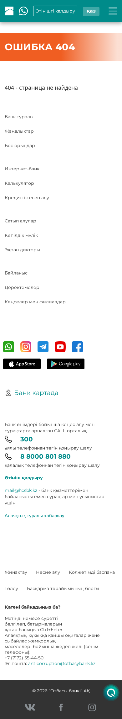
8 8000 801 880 (45, 456)
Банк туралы (19, 117)
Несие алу (48, 572)
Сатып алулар (20, 221)
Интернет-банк (22, 169)
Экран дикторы (22, 250)
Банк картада (36, 393)
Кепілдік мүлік (21, 235)
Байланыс (16, 273)
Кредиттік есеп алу (27, 197)
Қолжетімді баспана (92, 572)
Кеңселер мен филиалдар (35, 302)
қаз (91, 11)
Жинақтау (16, 572)
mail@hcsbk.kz (21, 490)
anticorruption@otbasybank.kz (61, 663)
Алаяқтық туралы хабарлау (34, 515)
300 (26, 439)
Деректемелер (22, 287)
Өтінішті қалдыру (55, 11)
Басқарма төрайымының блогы (63, 588)
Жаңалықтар (19, 131)
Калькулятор (19, 183)
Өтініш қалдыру (24, 478)
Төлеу (11, 588)
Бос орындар (20, 145)
